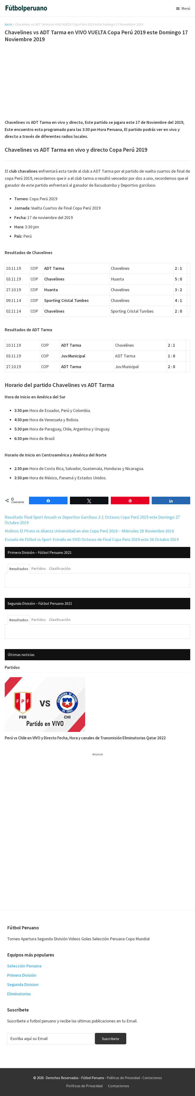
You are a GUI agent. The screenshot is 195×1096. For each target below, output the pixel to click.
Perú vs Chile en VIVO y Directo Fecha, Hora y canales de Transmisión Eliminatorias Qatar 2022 (85, 738)
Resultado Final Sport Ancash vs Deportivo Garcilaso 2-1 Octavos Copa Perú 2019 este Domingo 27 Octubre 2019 (92, 519)
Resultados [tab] (18, 568)
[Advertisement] (97, 81)
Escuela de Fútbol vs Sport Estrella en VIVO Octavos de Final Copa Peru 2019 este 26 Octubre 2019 (92, 539)
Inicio (8, 24)
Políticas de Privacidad (123, 1078)
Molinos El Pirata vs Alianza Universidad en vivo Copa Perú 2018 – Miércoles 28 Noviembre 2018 (89, 531)
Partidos (12, 667)
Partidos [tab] (38, 568)
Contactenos (152, 1078)
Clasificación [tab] (60, 568)
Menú (185, 8)
